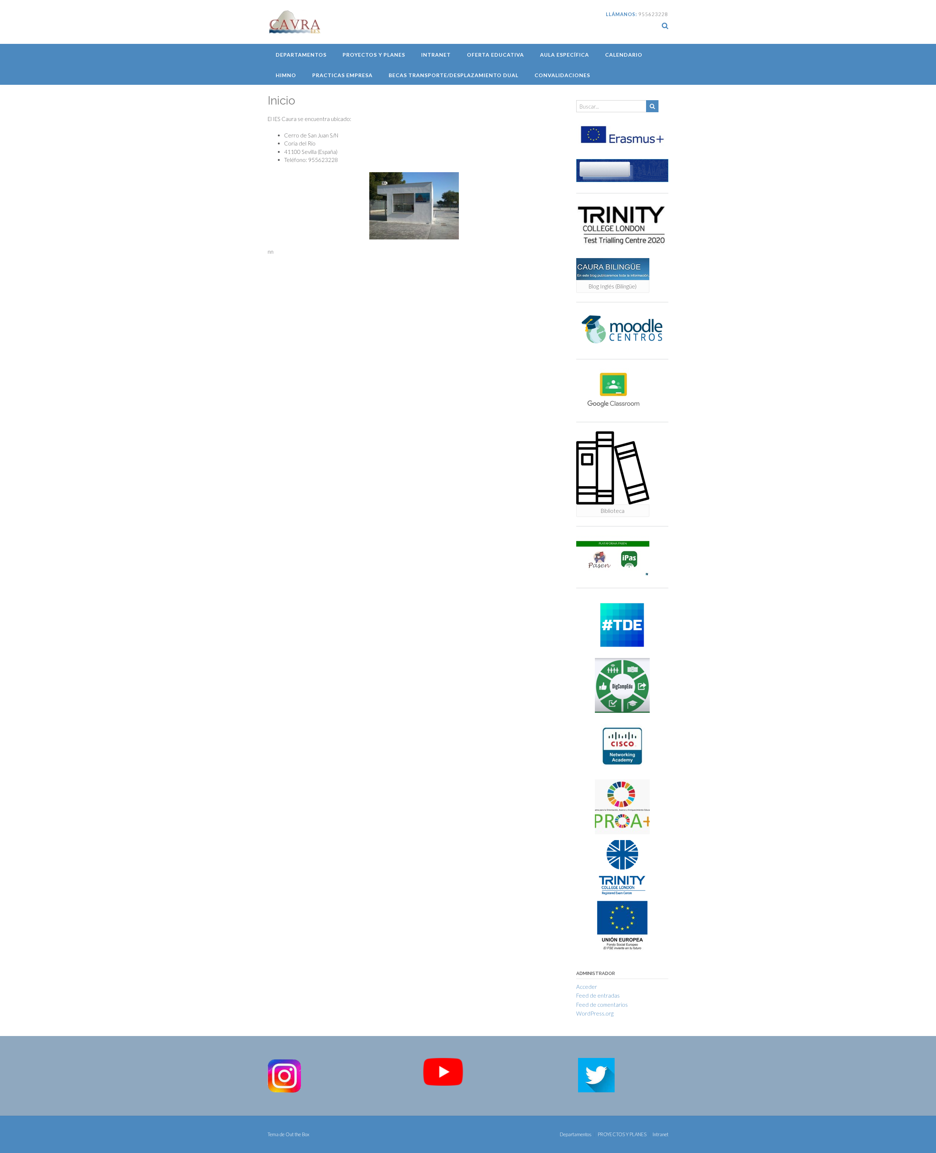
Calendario (623, 55)
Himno (286, 75)
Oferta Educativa (495, 55)
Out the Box (297, 1134)
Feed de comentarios (602, 1004)
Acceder (586, 986)
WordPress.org (595, 1013)
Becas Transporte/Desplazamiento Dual (453, 75)
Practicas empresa (342, 75)
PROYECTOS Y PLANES (374, 55)
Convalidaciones (562, 75)
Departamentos (301, 55)
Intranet (436, 55)
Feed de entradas (598, 995)
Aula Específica (564, 55)
